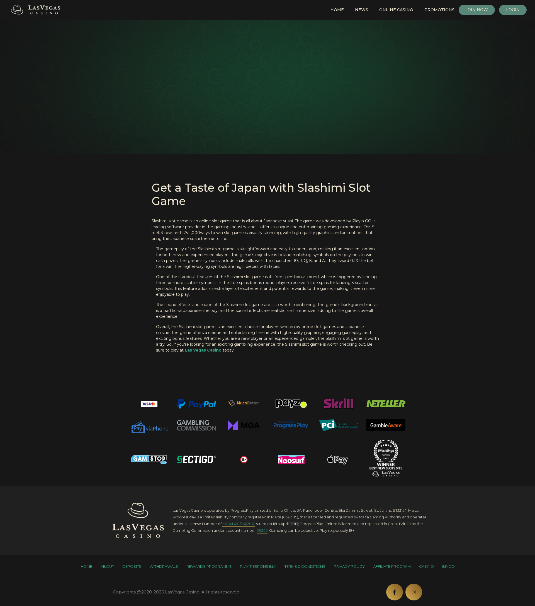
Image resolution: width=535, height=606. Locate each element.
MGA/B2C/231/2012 (238, 523)
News (361, 9)
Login (513, 9)
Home (337, 9)
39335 (262, 530)
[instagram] (413, 592)
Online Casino (396, 9)
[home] (138, 520)
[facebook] (394, 592)
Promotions (439, 9)
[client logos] (149, 403)
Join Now (477, 9)
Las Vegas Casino (203, 350)
